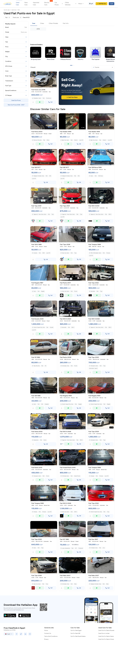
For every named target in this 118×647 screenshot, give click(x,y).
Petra (48, 140)
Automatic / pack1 (93, 368)
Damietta (93, 291)
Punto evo (48, 98)
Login (111, 3)
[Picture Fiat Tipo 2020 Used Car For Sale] (43, 529)
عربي (92, 3)
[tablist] (72, 23)
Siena (45, 440)
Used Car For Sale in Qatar (106, 636)
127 (76, 548)
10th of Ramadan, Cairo (96, 253)
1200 (43, 253)
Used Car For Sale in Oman (106, 639)
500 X (110, 214)
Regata (42, 291)
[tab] (33, 23)
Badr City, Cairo (65, 140)
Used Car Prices (16, 100)
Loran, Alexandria (66, 548)
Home (46, 630)
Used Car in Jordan (104, 633)
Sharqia (92, 476)
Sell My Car (102, 3)
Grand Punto (77, 476)
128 (50, 176)
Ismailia (35, 253)
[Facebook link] (16, 634)
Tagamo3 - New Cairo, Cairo (40, 214)
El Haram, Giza (94, 547)
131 (45, 365)
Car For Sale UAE (75, 633)
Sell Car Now (72, 97)
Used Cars (17, 4)
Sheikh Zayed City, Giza (39, 327)
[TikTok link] (21, 634)
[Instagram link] (29, 634)
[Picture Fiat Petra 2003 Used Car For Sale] (43, 121)
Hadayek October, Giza (39, 176)
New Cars (26, 4)
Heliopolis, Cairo (94, 365)
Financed (81, 548)
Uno (104, 547)
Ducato (51, 327)
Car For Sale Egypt (76, 630)
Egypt (8, 634)
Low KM (81, 140)
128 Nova (100, 176)
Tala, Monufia (37, 365)
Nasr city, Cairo (65, 291)
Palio (75, 584)
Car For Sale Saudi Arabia (78, 636)
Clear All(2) (26, 17)
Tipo (53, 214)
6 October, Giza (65, 365)
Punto (75, 291)
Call (51, 102)
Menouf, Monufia (37, 140)
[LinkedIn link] (25, 634)
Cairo (92, 176)
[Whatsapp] (39, 102)
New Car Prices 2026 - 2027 (16, 105)
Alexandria (36, 440)
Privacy (46, 639)
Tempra (108, 253)
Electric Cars (48, 3)
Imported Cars (36, 4)
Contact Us (47, 633)
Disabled (47, 404)
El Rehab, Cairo (65, 476)
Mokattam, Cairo (37, 98)
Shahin (76, 140)
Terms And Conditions (51, 636)
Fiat (43, 98)
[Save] (54, 73)
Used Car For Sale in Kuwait (106, 630)
